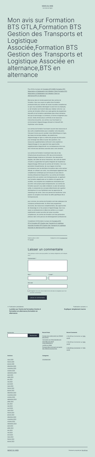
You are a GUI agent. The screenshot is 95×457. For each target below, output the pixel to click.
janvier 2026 (10, 364)
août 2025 (10, 375)
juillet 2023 (10, 428)
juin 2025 (9, 379)
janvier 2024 (10, 414)
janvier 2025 (10, 390)
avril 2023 (10, 434)
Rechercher (10, 332)
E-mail (51, 274)
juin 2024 (10, 403)
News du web (47, 6)
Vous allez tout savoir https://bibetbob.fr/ (48, 342)
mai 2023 (10, 432)
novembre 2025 (11, 368)
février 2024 (10, 412)
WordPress (85, 450)
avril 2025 (10, 383)
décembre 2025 (11, 366)
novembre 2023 (11, 419)
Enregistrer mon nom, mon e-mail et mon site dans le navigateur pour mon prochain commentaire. (48, 291)
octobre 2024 (11, 397)
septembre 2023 (11, 423)
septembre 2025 (11, 372)
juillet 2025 (10, 377)
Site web (30, 282)
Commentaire (32, 258)
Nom (29, 274)
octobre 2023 (11, 421)
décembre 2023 (11, 417)
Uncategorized (63, 238)
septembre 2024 (12, 399)
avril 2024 (10, 408)
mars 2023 (10, 437)
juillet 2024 (10, 401)
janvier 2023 (10, 441)
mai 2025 (10, 381)
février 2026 (10, 361)
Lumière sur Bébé (47, 345)
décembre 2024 (11, 392)
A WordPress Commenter (73, 348)
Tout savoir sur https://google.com (51, 339)
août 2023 (10, 425)
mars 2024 (10, 410)
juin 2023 (9, 430)
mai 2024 (10, 406)
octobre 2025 (11, 370)
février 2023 (10, 439)
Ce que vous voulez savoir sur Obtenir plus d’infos (52, 336)
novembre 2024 (11, 395)
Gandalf (32, 239)
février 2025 (10, 388)
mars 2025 (10, 386)
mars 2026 (10, 359)
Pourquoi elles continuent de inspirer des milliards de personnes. (52, 347)
